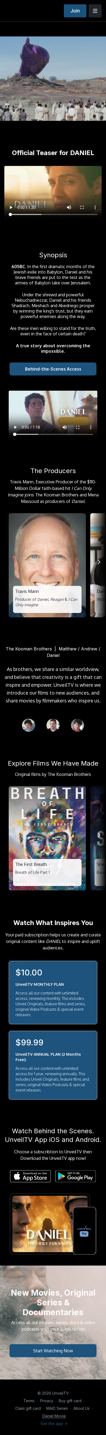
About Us (81, 1408)
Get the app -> (54, 1423)
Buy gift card (70, 1400)
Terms (29, 1400)
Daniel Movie (54, 1416)
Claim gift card (28, 1408)
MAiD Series (57, 1408)
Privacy (46, 1400)
